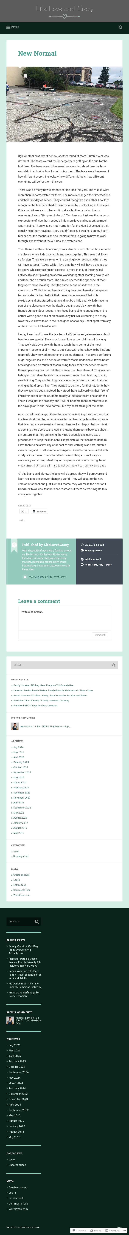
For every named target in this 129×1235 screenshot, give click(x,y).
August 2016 (20, 827)
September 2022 (22, 807)
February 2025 (21, 762)
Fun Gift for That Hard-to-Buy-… (54, 726)
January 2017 (20, 822)
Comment (100, 634)
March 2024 (19, 782)
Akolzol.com (26, 726)
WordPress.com (21, 895)
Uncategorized (93, 550)
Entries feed (19, 885)
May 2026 (18, 752)
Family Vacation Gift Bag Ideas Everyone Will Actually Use (43, 685)
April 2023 (18, 802)
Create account (21, 874)
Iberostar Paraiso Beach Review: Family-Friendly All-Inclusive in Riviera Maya (53, 690)
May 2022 (18, 812)
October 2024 (20, 767)
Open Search (120, 27)
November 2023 (22, 797)
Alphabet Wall (93, 559)
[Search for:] (64, 665)
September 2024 (22, 772)
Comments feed (21, 890)
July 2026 (18, 747)
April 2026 (18, 757)
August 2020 (20, 817)
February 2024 (21, 787)
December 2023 (21, 792)
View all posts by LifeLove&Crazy (47, 576)
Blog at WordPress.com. (23, 1227)
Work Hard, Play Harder (98, 564)
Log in (16, 879)
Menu (15, 27)
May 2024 (18, 777)
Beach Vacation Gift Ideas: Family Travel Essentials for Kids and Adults (50, 695)
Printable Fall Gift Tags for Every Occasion (35, 705)
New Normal (37, 53)
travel (16, 851)
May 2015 (18, 833)
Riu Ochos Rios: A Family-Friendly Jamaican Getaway (41, 700)
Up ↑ (120, 1227)
